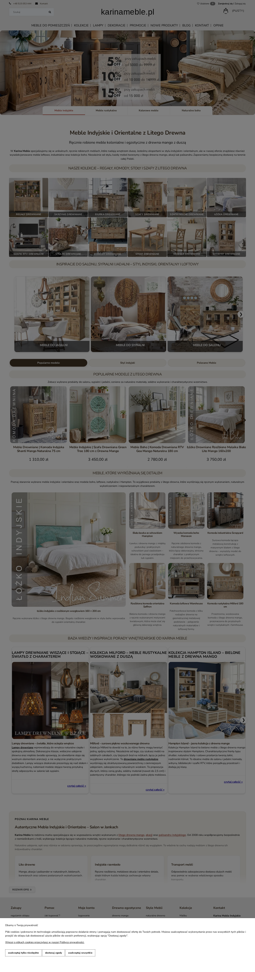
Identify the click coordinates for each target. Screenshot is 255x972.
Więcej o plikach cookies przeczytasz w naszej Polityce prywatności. (44, 942)
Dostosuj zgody (53, 952)
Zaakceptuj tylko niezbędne (23, 952)
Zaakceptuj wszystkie (80, 952)
